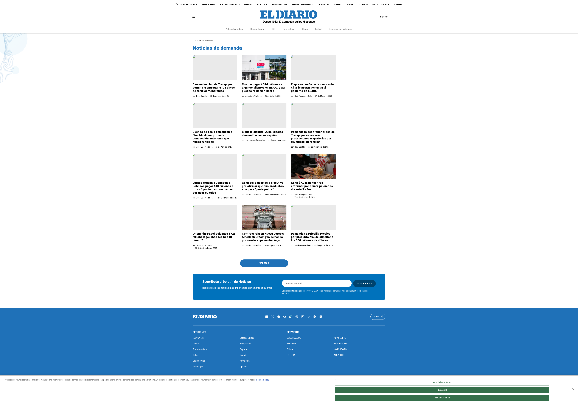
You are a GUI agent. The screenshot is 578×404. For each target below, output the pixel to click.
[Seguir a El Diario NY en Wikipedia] (309, 317)
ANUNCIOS (339, 355)
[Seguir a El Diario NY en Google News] (297, 317)
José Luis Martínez (253, 96)
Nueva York (209, 4)
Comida (363, 4)
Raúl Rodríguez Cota (303, 96)
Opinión (243, 366)
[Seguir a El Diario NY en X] (273, 317)
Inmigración (279, 4)
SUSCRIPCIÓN (340, 343)
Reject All (442, 390)
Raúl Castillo (201, 96)
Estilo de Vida (381, 4)
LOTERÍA (291, 355)
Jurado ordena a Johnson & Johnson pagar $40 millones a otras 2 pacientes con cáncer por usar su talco (213, 187)
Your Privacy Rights (442, 382)
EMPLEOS (291, 343)
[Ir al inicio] (205, 317)
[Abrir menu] (193, 16)
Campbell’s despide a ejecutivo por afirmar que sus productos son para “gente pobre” (263, 186)
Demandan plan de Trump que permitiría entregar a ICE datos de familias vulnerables (214, 88)
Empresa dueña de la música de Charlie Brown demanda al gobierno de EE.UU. (312, 88)
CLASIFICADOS (294, 338)
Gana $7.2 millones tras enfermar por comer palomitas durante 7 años (312, 186)
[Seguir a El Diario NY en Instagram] (279, 317)
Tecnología (198, 366)
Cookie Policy (262, 380)
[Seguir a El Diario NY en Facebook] (267, 317)
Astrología (245, 361)
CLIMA (290, 349)
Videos (398, 4)
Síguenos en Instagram (340, 29)
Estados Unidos (230, 4)
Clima (305, 29)
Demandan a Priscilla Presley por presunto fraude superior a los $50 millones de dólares (312, 237)
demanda (209, 41)
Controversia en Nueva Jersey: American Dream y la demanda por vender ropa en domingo (263, 237)
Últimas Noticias (186, 4)
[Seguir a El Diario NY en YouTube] (285, 317)
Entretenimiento (302, 4)
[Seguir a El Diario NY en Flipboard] (303, 317)
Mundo (248, 4)
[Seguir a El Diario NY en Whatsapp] (315, 317)
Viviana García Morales (255, 140)
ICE (273, 29)
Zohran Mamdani (234, 29)
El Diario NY (198, 41)
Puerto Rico (289, 29)
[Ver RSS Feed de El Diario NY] (321, 317)
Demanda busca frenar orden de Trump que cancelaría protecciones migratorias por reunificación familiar (313, 137)
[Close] (573, 389)
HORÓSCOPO (340, 349)
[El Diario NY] (288, 16)
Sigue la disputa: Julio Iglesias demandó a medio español (262, 133)
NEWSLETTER (340, 338)
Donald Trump (257, 29)
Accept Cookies (442, 398)
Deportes (323, 4)
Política (262, 4)
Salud (350, 4)
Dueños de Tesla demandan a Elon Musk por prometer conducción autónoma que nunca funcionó (212, 137)
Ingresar (384, 17)
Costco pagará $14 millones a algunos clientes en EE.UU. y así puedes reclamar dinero (263, 88)
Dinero (338, 4)
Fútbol (318, 29)
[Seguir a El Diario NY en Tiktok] (291, 317)
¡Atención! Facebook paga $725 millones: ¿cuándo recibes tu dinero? (214, 237)
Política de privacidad (332, 291)
